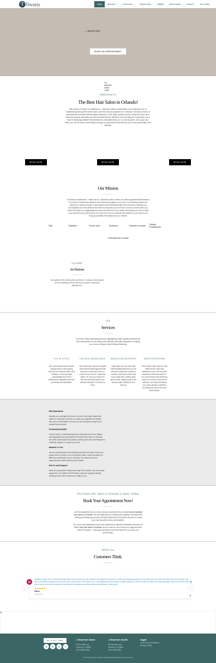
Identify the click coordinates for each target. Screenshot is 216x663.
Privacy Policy (146, 645)
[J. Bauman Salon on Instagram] (65, 646)
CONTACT (190, 4)
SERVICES (111, 4)
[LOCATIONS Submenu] (133, 4)
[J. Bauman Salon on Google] (46, 646)
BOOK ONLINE (174, 4)
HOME (99, 4)
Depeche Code (128, 657)
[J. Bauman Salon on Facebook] (59, 646)
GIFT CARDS (205, 4)
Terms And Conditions (149, 642)
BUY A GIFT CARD (55, 640)
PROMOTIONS (145, 4)
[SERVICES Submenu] (116, 4)
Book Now (36, 162)
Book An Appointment (108, 51)
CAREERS (160, 4)
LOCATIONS (127, 4)
